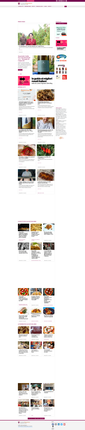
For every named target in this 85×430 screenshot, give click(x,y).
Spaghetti (38, 239)
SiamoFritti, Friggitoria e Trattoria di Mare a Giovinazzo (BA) (45, 103)
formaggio (33, 239)
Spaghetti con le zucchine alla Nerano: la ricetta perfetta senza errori (35, 234)
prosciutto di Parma (22, 239)
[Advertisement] (42, 14)
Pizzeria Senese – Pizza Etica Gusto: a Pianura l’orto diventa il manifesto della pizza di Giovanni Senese (23, 410)
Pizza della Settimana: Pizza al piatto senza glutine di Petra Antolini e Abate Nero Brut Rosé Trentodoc (23, 234)
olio (35, 239)
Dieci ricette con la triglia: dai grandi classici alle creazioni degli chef (23, 317)
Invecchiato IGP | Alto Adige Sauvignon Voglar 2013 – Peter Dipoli (26, 131)
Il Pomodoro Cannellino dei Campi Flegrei (44, 157)
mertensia (36, 260)
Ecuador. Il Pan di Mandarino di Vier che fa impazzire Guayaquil (35, 298)
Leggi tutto (20, 68)
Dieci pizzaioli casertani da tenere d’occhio (48, 351)
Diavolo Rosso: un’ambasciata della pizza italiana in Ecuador (48, 409)
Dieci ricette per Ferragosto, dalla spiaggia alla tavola (23, 252)
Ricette (33, 6)
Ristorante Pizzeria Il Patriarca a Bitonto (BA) (23, 336)
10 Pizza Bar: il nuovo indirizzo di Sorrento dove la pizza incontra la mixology (23, 351)
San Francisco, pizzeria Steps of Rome (34, 351)
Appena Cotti (20, 6)
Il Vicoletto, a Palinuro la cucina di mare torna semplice (26, 157)
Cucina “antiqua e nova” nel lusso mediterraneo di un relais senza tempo (26, 183)
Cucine (45, 6)
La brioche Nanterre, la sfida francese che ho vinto (44, 182)
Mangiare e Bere (28, 6)
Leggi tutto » (39, 139)
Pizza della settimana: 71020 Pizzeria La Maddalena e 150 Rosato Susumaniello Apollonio (48, 299)
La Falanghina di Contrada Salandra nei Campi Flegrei (31, 46)
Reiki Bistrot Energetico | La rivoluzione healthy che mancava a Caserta (24, 58)
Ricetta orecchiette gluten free (35, 316)
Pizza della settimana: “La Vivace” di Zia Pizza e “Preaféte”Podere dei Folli (23, 298)
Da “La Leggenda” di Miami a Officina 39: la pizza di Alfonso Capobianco (36, 393)
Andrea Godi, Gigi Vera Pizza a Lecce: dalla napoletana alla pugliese (23, 393)
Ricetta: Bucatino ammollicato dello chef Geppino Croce (48, 233)
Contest (49, 6)
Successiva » (42, 418)
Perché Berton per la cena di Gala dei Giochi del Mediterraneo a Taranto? (45, 131)
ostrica (39, 260)
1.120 (35, 418)
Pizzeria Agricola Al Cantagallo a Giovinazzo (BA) (35, 336)
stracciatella (21, 240)
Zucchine (32, 240)
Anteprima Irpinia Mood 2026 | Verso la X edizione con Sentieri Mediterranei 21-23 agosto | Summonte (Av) (26, 103)
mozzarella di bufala (22, 304)
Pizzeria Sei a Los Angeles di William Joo (35, 408)
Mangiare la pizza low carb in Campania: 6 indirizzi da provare (48, 336)
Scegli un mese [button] (61, 23)
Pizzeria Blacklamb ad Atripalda (48, 392)
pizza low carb (46, 339)
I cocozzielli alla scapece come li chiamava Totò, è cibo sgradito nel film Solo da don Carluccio (48, 253)
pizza (32, 415)
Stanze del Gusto (39, 6)
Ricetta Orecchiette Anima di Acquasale (48, 316)
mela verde (33, 260)
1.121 (38, 418)
